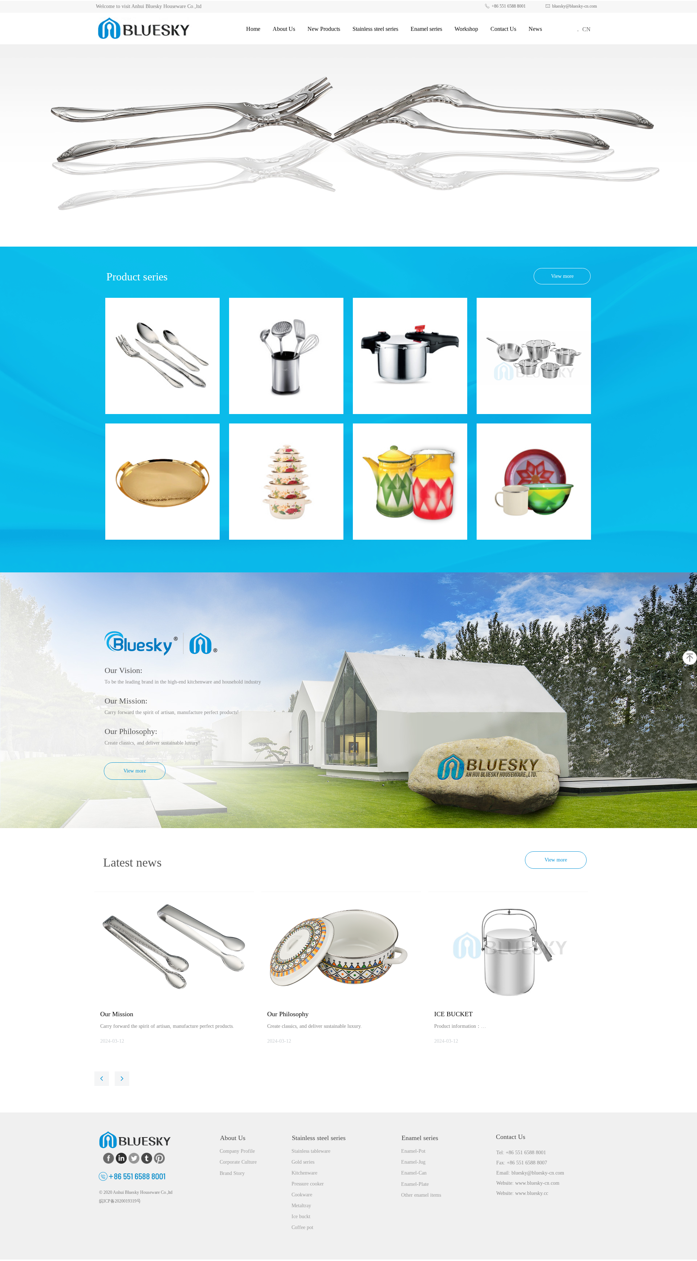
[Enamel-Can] (410, 481)
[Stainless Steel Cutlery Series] (162, 356)
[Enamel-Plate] (534, 481)
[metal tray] (162, 481)
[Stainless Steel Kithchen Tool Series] (286, 356)
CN (586, 29)
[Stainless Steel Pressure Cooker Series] (410, 356)
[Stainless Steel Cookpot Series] (534, 356)
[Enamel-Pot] (286, 481)
